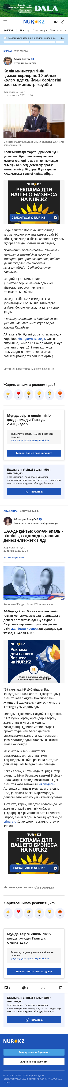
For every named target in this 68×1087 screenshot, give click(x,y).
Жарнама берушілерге (33, 1061)
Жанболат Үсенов (24, 628)
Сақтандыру (40, 30)
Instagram (37, 491)
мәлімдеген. (47, 784)
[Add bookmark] (61, 988)
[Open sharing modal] (43, 988)
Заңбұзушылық (29, 511)
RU (56, 21)
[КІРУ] (62, 21)
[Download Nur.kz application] (34, 8)
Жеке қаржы (57, 30)
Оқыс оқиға (10, 511)
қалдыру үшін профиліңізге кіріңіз (30, 440)
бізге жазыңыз (44, 368)
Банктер (24, 30)
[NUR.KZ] (34, 21)
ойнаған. (9, 821)
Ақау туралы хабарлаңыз (34, 1052)
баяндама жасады (31, 339)
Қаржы (8, 30)
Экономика (21, 51)
